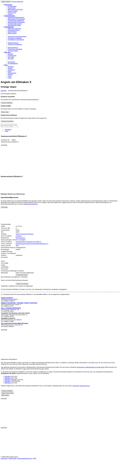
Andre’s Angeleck (7, 297)
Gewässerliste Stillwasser (16, 20)
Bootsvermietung (13, 43)
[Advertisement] (22, 159)
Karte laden (4, 207)
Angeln (10, 68)
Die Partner (11, 62)
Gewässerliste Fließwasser (16, 22)
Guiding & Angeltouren (15, 44)
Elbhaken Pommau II (11, 379)
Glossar (10, 14)
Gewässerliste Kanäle (15, 24)
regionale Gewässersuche (16, 17)
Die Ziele (11, 58)
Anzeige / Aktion (13, 51)
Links (9, 76)
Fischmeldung (12, 31)
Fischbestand (12, 6)
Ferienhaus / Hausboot (15, 49)
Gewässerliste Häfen (14, 25)
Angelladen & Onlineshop (16, 39)
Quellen (10, 74)
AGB (34, 458)
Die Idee (10, 54)
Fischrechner (12, 12)
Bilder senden (12, 33)
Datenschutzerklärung (30, 204)
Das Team (11, 57)
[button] (8, 4)
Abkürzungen (12, 73)
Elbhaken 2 (8, 383)
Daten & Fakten (13, 11)
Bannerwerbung (13, 47)
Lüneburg (19, 236)
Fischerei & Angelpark (15, 38)
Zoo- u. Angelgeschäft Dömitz (11, 308)
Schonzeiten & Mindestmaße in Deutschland (91, 367)
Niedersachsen (20, 238)
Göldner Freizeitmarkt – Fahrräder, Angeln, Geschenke (19, 303)
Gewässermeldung (14, 30)
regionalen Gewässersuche (81, 386)
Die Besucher (12, 55)
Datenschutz (13, 458)
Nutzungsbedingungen (25, 458)
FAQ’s (10, 71)
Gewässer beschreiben (7, 121)
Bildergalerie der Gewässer (16, 19)
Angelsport (11, 70)
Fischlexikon (12, 8)
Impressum (4, 458)
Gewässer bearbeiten (6, 102)
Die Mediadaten (13, 63)
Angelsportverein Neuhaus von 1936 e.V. (28, 241)
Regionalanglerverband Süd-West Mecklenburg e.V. (32, 243)
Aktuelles (11, 66)
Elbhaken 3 (8, 378)
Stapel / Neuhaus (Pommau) (24, 234)
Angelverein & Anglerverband (17, 36)
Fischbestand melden (21, 275)
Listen (10, 78)
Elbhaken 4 (8, 376)
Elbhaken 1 (8, 381)
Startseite (4, 90)
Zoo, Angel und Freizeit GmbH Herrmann (14, 323)
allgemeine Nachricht (14, 28)
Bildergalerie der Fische (15, 9)
